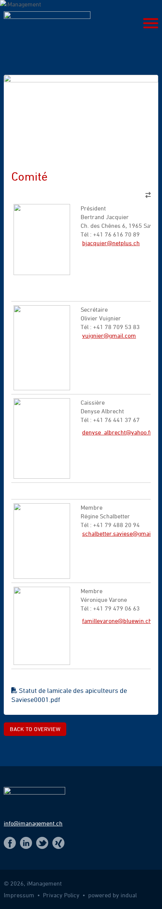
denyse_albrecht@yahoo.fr (117, 432)
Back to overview (35, 729)
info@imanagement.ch (33, 823)
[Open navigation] (150, 23)
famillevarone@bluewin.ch (117, 620)
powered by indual (112, 895)
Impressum (20, 895)
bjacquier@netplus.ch (111, 243)
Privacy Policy (62, 895)
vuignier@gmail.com (109, 335)
